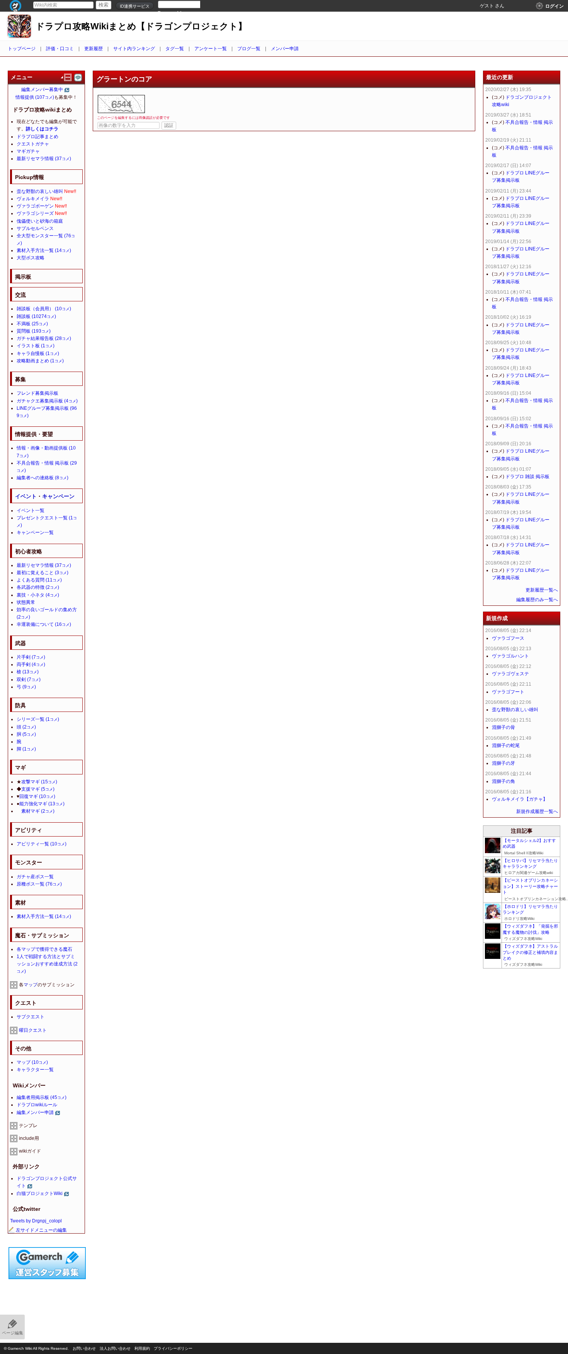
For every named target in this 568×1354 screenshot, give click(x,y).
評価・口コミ (60, 48)
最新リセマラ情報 (44, 158)
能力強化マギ (42, 803)
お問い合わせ (84, 1348)
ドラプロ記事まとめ (37, 136)
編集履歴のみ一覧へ (537, 599)
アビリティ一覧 (41, 844)
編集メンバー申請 (35, 1112)
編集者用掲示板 (41, 1097)
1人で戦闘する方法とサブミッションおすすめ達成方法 (47, 964)
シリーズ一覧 (38, 719)
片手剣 (31, 657)
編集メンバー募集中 (42, 89)
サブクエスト (30, 1016)
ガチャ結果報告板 (44, 338)
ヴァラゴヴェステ (510, 673)
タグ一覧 (174, 48)
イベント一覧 (30, 510)
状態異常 (26, 602)
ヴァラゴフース (508, 638)
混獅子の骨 (503, 727)
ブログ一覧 (248, 48)
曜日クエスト (33, 1030)
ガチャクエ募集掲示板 (47, 401)
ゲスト (487, 5)
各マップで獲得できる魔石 (44, 949)
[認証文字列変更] (121, 104)
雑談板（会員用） (44, 308)
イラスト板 (35, 345)
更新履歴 (93, 48)
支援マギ (37, 789)
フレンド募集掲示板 (37, 393)
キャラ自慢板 (38, 353)
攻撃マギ (39, 781)
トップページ (22, 48)
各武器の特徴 (38, 587)
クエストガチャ (33, 144)
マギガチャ (28, 151)
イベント (26, 496)
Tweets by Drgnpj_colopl (36, 1221)
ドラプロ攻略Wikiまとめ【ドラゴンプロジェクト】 (141, 26)
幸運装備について (44, 624)
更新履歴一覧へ (541, 590)
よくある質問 (39, 580)
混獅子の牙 (503, 763)
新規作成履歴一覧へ (537, 811)
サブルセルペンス (35, 228)
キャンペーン (58, 496)
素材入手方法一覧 (44, 250)
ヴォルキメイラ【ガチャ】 (520, 799)
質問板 (34, 331)
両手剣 (31, 664)
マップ (30, 984)
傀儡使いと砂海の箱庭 (40, 221)
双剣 (29, 679)
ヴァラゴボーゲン (35, 206)
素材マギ (37, 811)
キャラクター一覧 (35, 1069)
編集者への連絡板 (42, 477)
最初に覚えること (42, 572)
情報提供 (34, 97)
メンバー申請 (285, 48)
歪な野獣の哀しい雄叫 (40, 191)
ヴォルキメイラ (33, 198)
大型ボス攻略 (30, 257)
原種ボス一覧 (39, 884)
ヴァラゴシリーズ (35, 213)
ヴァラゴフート (508, 692)
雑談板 (36, 316)
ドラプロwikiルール (37, 1104)
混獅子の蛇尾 (506, 745)
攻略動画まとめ (40, 360)
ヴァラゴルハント (510, 656)
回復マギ (37, 796)
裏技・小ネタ (38, 595)
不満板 (32, 323)
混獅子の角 (503, 781)
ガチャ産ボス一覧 (35, 876)
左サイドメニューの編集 (41, 1230)
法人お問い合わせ (115, 1348)
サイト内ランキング (134, 48)
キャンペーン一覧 (35, 532)
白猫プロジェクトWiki (40, 1193)
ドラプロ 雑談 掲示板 (527, 476)
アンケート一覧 (210, 48)
